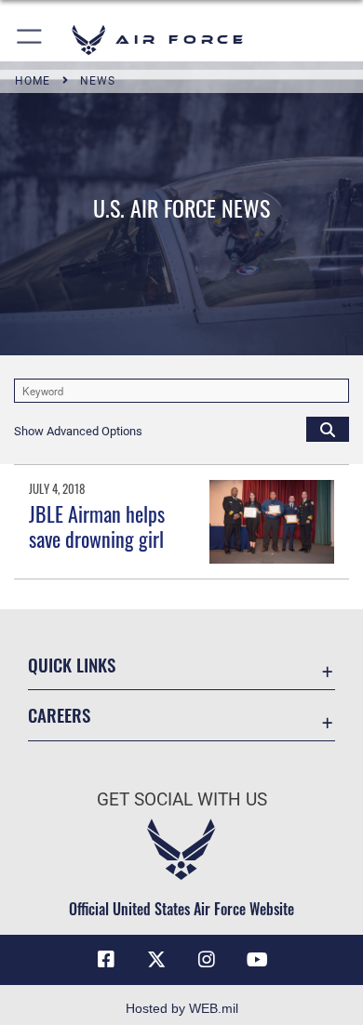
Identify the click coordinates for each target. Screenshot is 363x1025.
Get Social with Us (182, 799)
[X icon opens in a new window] (156, 960)
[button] (30, 39)
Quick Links (71, 664)
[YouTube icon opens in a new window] (257, 960)
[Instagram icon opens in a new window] (207, 960)
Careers (59, 714)
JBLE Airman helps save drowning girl (97, 525)
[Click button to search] (327, 429)
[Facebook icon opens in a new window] (106, 960)
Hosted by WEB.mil (182, 1008)
